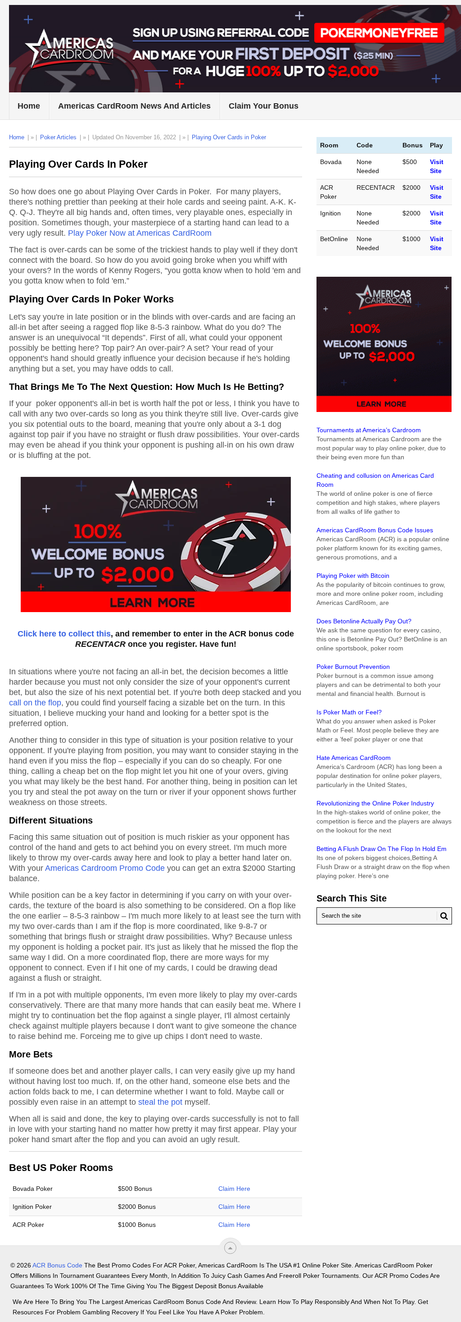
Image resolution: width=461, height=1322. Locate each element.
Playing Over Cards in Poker (229, 137)
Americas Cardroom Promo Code (105, 868)
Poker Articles (58, 137)
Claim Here (234, 1188)
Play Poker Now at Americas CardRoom (140, 233)
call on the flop (35, 702)
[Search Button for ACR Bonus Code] (442, 915)
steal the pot (160, 1102)
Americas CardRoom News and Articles (134, 105)
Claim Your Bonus (263, 105)
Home (29, 105)
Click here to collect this (64, 633)
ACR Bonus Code (57, 1265)
